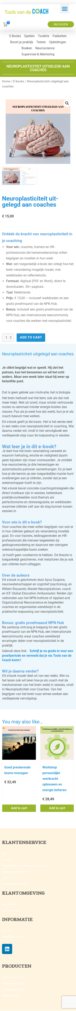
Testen (41, 42)
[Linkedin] (7, 949)
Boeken (26, 48)
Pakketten (59, 36)
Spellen (29, 36)
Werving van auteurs (13, 936)
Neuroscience (45, 48)
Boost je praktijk (21, 42)
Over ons (7, 930)
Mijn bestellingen (11, 910)
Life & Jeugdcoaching (14, 989)
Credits (6, 878)
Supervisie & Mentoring (38, 54)
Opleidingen (57, 42)
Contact (6, 859)
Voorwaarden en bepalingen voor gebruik (24, 865)
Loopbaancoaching (12, 977)
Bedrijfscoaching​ (11, 995)
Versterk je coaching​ (13, 983)
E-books (18, 81)
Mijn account (9, 904)
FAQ (4, 853)
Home (6, 81)
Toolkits (43, 36)
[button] (64, 8)
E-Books (15, 36)
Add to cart (31, 337)
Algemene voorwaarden (15, 871)
